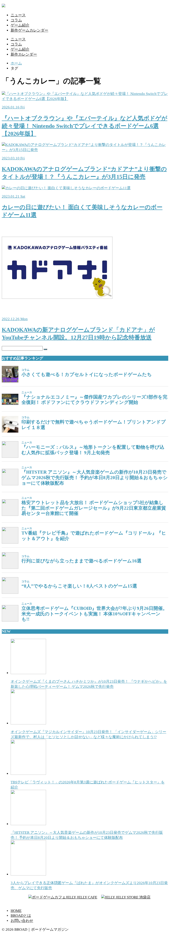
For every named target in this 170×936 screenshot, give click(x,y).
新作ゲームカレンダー (29, 30)
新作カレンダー (24, 54)
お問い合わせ (22, 921)
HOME (16, 911)
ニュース (18, 15)
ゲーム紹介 (20, 25)
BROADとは (21, 915)
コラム (16, 20)
